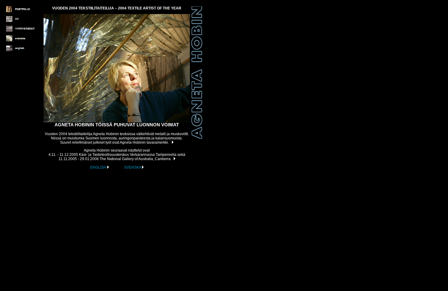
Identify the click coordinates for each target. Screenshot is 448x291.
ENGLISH (98, 167)
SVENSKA (133, 167)
